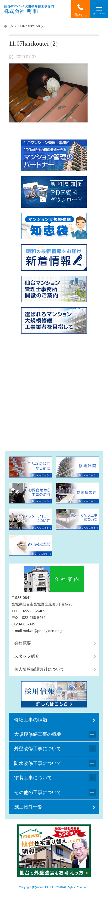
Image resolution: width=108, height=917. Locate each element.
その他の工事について (37, 792)
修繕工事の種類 (30, 719)
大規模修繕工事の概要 (37, 734)
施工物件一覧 (28, 806)
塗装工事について (33, 777)
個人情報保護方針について (39, 669)
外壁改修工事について (37, 748)
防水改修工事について (37, 763)
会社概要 (22, 643)
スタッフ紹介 (26, 656)
